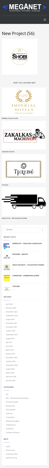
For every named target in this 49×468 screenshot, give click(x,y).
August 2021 (10, 338)
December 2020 (11, 357)
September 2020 (12, 365)
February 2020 (11, 376)
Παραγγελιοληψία (12, 421)
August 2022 (10, 319)
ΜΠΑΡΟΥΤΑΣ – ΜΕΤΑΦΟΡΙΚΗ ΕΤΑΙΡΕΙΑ (14, 218)
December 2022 (11, 312)
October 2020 (10, 361)
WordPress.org (11, 458)
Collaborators (11, 425)
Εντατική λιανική (12, 402)
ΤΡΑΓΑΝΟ (5, 185)
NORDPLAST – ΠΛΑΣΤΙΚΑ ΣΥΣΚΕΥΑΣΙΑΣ (27, 243)
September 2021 (12, 334)
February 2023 (11, 308)
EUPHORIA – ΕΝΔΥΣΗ (20, 254)
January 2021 (10, 354)
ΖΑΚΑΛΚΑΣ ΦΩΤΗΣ (8, 152)
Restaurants (10, 406)
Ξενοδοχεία (10, 417)
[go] (42, 229)
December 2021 (11, 323)
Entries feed (10, 450)
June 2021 (9, 346)
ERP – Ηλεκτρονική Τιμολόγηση (17, 398)
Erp (7, 394)
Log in (8, 446)
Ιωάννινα (9, 413)
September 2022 (12, 315)
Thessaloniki (10, 410)
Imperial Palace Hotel (10, 118)
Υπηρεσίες (10, 429)
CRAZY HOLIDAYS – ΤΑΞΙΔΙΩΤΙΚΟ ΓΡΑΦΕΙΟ (28, 265)
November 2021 (11, 327)
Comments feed (11, 454)
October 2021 (10, 331)
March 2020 (10, 373)
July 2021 (9, 342)
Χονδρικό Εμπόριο (12, 432)
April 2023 (9, 304)
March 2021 (10, 350)
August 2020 (10, 369)
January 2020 (10, 380)
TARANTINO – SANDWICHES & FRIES (25, 275)
